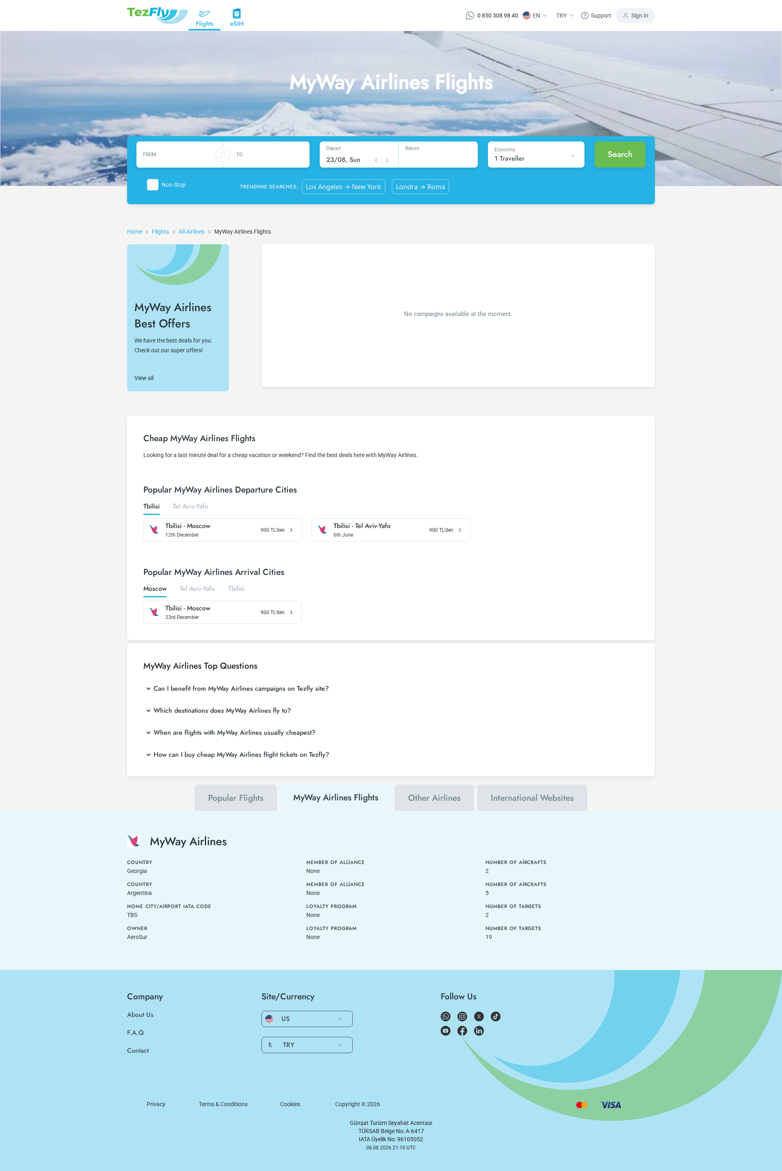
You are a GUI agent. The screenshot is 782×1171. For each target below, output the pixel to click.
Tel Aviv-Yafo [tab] (190, 506)
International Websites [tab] (532, 798)
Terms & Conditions (223, 1104)
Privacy (156, 1104)
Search (620, 154)
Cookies (290, 1104)
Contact (138, 1050)
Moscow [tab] (155, 589)
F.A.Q (135, 1032)
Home (134, 231)
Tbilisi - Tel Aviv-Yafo (362, 526)
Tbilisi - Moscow (187, 526)
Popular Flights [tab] (236, 798)
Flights (160, 231)
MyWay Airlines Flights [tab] (335, 797)
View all (144, 378)
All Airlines (191, 231)
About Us (140, 1014)
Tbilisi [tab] (151, 506)
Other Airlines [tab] (434, 798)
